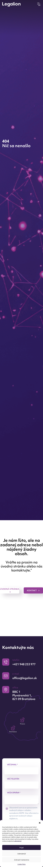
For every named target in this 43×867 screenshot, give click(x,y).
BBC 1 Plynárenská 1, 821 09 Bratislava (23, 695)
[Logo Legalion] (11, 4)
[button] (40, 823)
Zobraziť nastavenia (21, 860)
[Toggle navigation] (38, 4)
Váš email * (12, 764)
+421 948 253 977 (24, 664)
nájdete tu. (13, 818)
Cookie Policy (22, 864)
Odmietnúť (21, 854)
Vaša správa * (13, 792)
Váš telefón (13, 779)
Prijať (21, 847)
